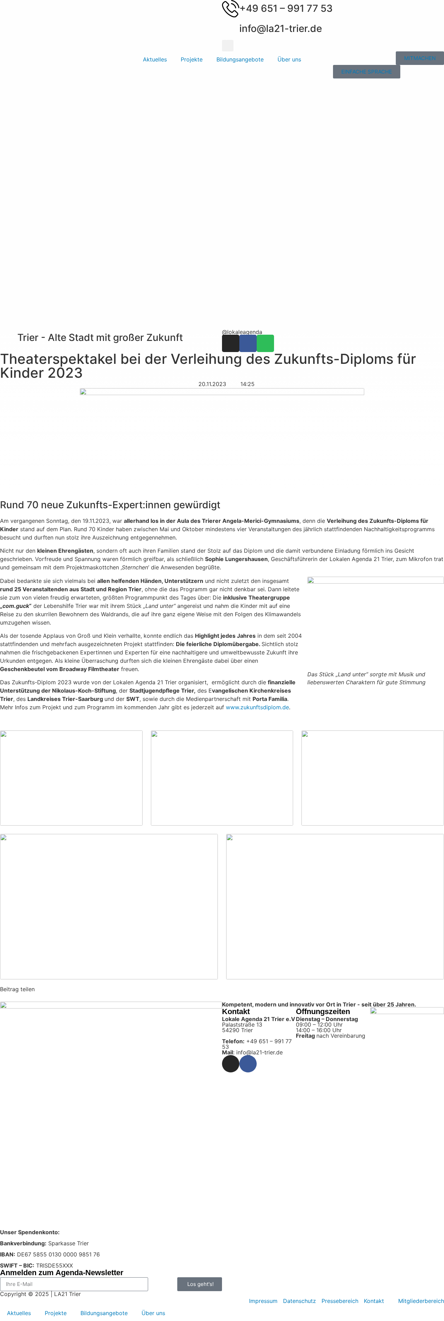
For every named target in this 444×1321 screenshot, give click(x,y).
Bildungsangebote (240, 59)
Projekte (192, 59)
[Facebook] (248, 343)
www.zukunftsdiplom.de (257, 707)
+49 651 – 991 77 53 (286, 8)
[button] (227, 45)
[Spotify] (265, 343)
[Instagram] (230, 343)
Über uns (289, 59)
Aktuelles (155, 59)
